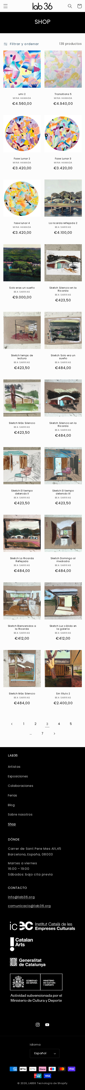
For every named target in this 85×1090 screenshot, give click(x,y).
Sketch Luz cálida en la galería (63, 627)
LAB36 (32, 1083)
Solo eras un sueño (22, 287)
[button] (5, 6)
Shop (12, 824)
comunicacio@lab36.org (29, 906)
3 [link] (47, 724)
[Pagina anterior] (12, 724)
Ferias (12, 795)
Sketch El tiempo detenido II (22, 492)
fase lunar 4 (22, 223)
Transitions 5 (63, 94)
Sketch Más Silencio (22, 423)
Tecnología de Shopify (52, 1083)
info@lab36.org (21, 897)
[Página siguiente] (54, 733)
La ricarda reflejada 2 (63, 223)
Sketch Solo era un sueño (63, 357)
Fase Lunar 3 (63, 158)
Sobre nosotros (20, 814)
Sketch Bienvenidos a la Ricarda (22, 627)
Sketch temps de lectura (22, 357)
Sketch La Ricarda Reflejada (22, 560)
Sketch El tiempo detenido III (63, 492)
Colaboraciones (20, 786)
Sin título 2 (63, 693)
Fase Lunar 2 (22, 158)
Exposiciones (18, 776)
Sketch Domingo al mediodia (63, 560)
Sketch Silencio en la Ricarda (63, 289)
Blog (11, 805)
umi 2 (22, 94)
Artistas (14, 767)
